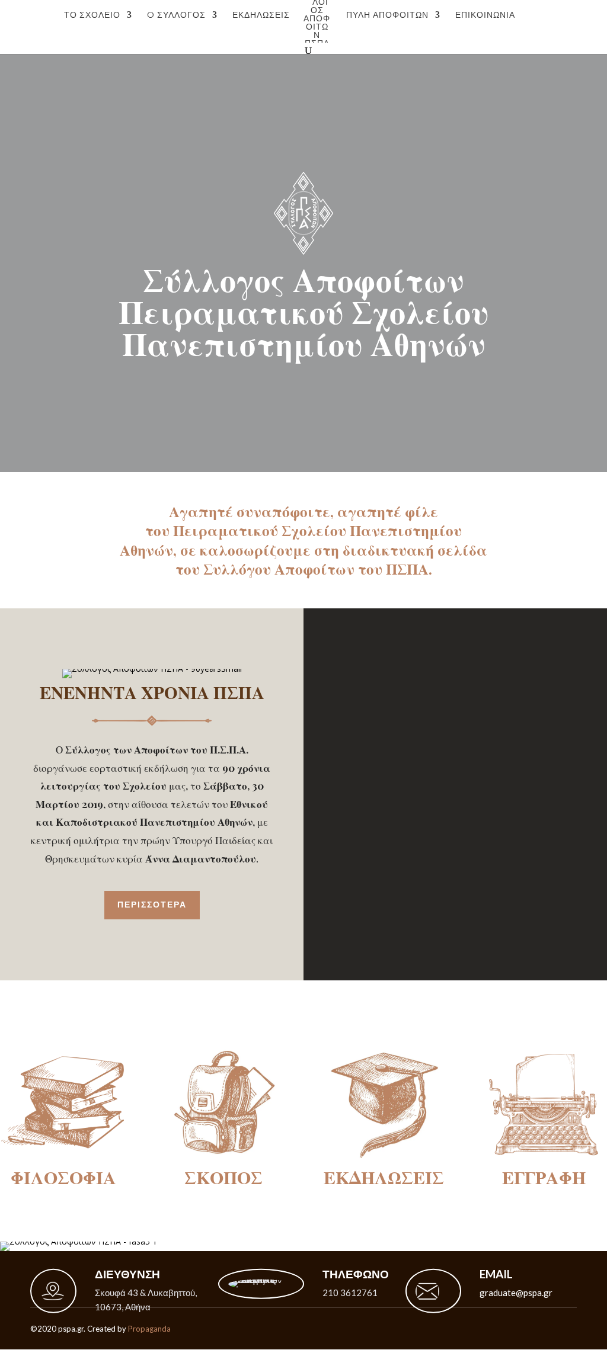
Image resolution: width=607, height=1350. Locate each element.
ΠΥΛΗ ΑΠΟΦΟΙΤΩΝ (387, 15)
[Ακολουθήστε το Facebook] (576, 1328)
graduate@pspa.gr (516, 1292)
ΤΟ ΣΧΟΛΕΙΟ (92, 15)
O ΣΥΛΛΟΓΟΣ (176, 15)
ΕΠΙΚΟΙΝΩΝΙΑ (485, 15)
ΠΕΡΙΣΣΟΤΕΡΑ (152, 904)
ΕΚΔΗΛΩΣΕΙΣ (261, 15)
